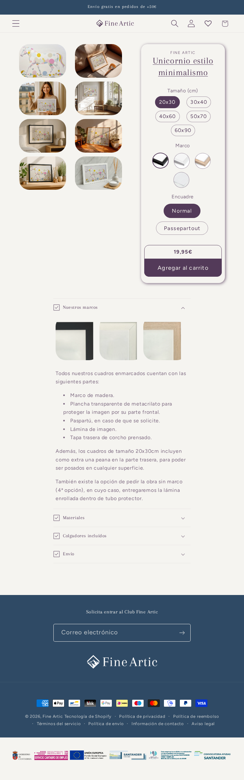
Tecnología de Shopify (88, 716)
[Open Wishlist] (208, 23)
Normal (182, 211)
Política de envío (106, 723)
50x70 (198, 116)
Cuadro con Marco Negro (160, 161)
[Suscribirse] (181, 633)
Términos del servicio (59, 723)
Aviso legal (203, 723)
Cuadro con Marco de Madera (203, 161)
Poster (181, 180)
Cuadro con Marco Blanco (182, 161)
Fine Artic (53, 716)
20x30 (167, 102)
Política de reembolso (196, 716)
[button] (16, 23)
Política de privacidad (142, 716)
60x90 (183, 130)
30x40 (198, 102)
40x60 (167, 116)
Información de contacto (158, 723)
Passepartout (182, 228)
